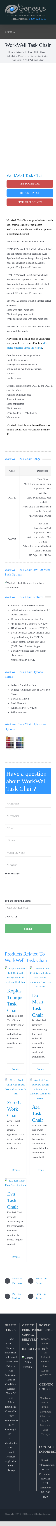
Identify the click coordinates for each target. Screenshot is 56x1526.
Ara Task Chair (37, 1113)
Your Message (12, 873)
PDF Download (30, 183)
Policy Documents (10, 1404)
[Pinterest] (30, 1385)
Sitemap (11, 1470)
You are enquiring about (17, 900)
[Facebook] (25, 1379)
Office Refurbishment (11, 1418)
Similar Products (30, 202)
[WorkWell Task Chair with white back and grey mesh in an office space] (28, 113)
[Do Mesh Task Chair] (40, 977)
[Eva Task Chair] (15, 1183)
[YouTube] (25, 1390)
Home (11, 1339)
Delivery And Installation (10, 1371)
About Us (11, 1343)
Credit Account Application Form (10, 1459)
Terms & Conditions (10, 1382)
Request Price (30, 193)
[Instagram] (25, 1385)
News (11, 1447)
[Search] (48, 32)
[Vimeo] (30, 1390)
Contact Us (10, 1411)
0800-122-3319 (37, 18)
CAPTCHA (11, 917)
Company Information (10, 1350)
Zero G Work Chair (14, 1108)
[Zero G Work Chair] (15, 1087)
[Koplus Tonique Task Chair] (15, 975)
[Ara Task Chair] (40, 1089)
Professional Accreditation (11, 1359)
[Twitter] (30, 1379)
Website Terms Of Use (10, 1393)
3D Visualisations (11, 1440)
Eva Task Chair (12, 1200)
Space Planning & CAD (10, 1429)
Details (16, 1069)
